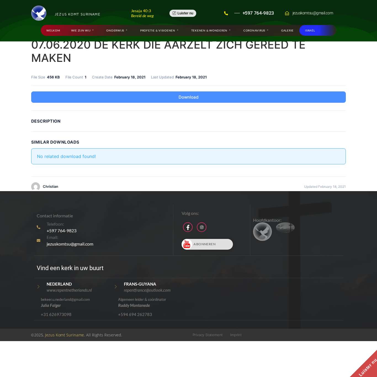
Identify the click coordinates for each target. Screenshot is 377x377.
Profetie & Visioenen (157, 30)
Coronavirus (254, 30)
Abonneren (204, 244)
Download (188, 97)
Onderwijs (115, 30)
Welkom (53, 30)
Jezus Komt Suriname (64, 335)
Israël (310, 30)
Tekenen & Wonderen (209, 30)
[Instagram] (201, 227)
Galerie (287, 30)
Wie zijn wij (81, 30)
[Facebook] (188, 227)
